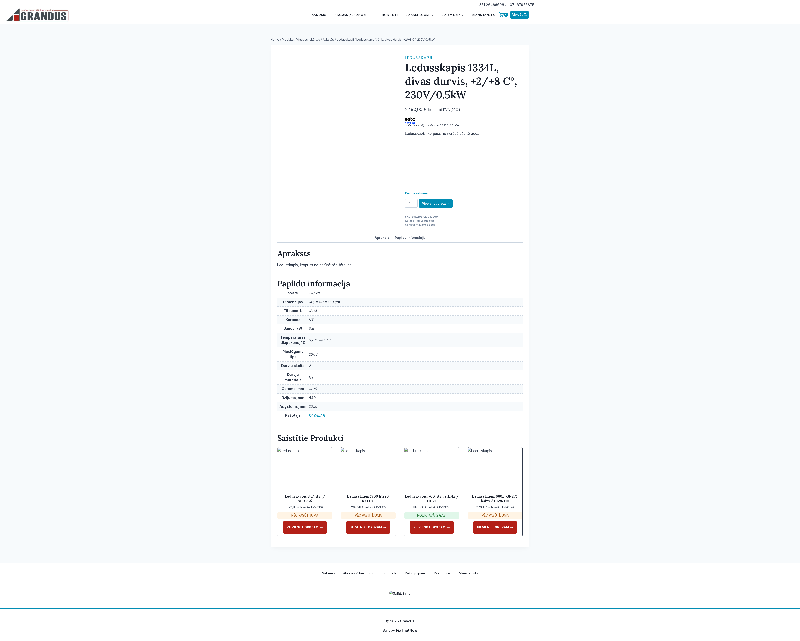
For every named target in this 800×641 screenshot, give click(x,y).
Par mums (442, 573)
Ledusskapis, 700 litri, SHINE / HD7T (432, 498)
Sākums (319, 15)
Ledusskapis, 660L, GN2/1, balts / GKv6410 (495, 498)
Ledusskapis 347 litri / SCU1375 (305, 498)
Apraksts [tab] (382, 238)
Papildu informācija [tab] (410, 238)
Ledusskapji (418, 58)
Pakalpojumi (415, 573)
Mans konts (483, 15)
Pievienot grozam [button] (303, 527)
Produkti (388, 15)
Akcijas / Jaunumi (358, 573)
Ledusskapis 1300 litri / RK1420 (368, 498)
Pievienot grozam (436, 204)
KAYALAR (317, 415)
